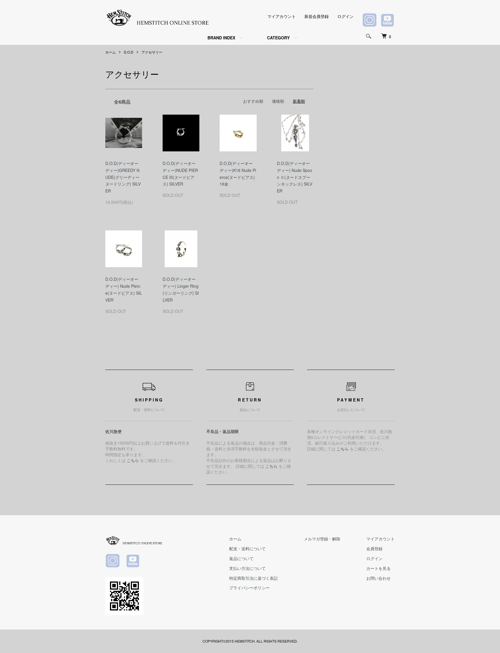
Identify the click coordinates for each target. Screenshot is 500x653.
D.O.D (128, 51)
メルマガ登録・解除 (322, 539)
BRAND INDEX (221, 38)
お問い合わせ (378, 578)
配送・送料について (247, 548)
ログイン (345, 16)
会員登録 (374, 548)
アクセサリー (151, 51)
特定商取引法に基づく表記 (253, 578)
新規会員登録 (316, 16)
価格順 (278, 101)
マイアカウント (281, 16)
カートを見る (378, 568)
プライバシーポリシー (249, 587)
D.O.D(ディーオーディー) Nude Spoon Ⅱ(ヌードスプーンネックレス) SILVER (294, 177)
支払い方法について (247, 568)
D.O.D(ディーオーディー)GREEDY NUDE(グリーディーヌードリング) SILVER (123, 177)
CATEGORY (278, 38)
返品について (241, 558)
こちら (133, 460)
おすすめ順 (253, 101)
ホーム (110, 51)
